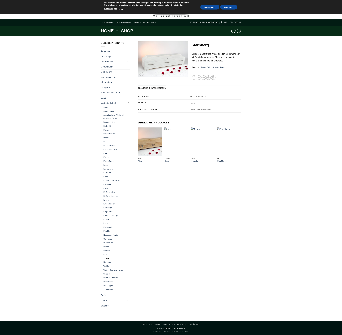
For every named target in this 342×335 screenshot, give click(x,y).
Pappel (106, 247)
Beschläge (106, 56)
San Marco (222, 161)
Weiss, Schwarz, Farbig (113, 270)
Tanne (106, 258)
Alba (140, 161)
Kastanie (107, 184)
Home (107, 30)
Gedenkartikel (107, 67)
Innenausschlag (108, 77)
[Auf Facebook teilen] (194, 77)
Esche (106, 157)
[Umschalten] (128, 61)
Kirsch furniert (109, 204)
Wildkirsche (108, 282)
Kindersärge (106, 82)
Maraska (194, 161)
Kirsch (106, 200)
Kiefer (105, 188)
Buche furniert (109, 134)
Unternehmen (123, 22)
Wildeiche (107, 274)
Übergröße (108, 262)
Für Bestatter (107, 62)
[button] (141, 73)
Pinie (105, 254)
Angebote (105, 51)
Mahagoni (107, 227)
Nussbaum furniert (111, 235)
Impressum (148, 22)
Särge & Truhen (108, 103)
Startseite (107, 22)
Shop (136, 22)
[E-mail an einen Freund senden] (203, 77)
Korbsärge (107, 208)
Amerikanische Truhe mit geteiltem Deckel (113, 116)
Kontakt (157, 324)
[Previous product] (239, 31)
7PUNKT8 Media (180, 331)
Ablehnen (228, 7)
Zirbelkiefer (108, 289)
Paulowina (107, 250)
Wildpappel (108, 285)
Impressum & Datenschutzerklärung (181, 324)
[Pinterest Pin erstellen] (208, 77)
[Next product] (233, 31)
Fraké (105, 177)
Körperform (108, 211)
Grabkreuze (106, 72)
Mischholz (107, 231)
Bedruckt (107, 126)
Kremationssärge (110, 215)
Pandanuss (108, 243)
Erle (105, 153)
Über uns (147, 324)
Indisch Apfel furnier (111, 180)
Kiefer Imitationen (110, 196)
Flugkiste (107, 173)
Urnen (104, 300)
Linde (105, 223)
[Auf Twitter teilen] (199, 77)
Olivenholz (107, 239)
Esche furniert (109, 161)
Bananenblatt (109, 122)
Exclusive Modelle (110, 169)
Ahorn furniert (109, 111)
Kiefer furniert (109, 192)
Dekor (105, 138)
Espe (105, 165)
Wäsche (105, 306)
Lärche (106, 219)
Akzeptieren (209, 7)
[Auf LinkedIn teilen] (213, 77)
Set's (103, 295)
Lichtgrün (105, 87)
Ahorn (105, 107)
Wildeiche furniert (110, 278)
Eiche (105, 141)
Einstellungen (110, 8)
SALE (103, 98)
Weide (106, 266)
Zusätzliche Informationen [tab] (152, 88)
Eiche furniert (109, 145)
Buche (106, 130)
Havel (166, 161)
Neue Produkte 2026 (111, 92)
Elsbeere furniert (110, 149)
